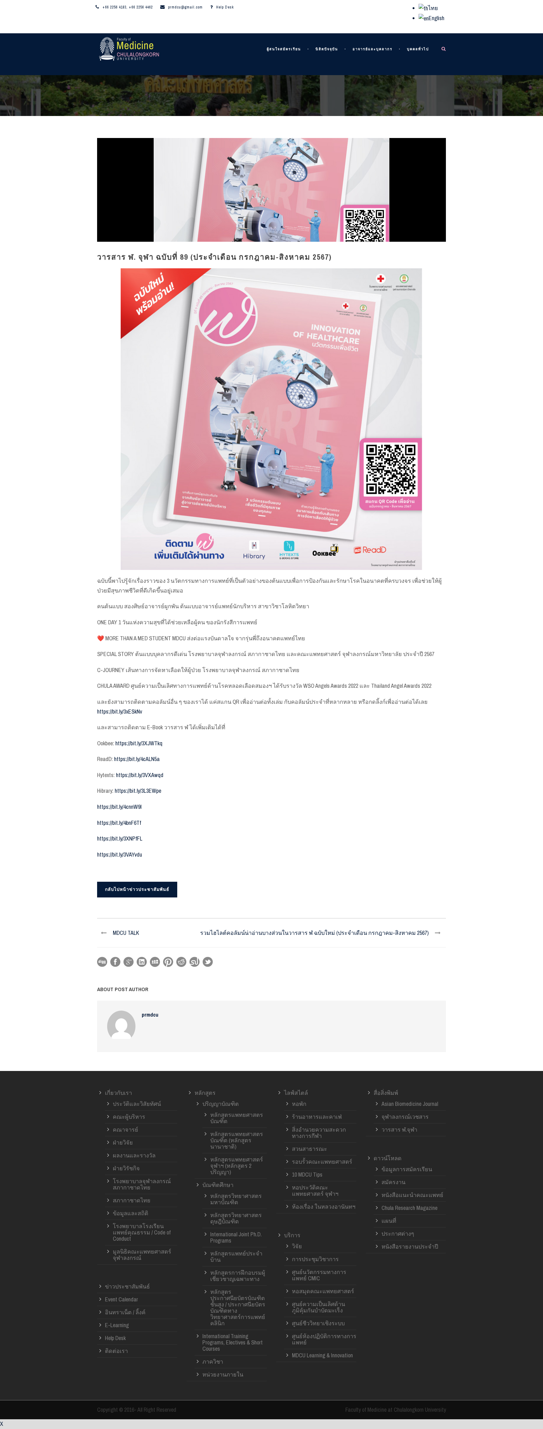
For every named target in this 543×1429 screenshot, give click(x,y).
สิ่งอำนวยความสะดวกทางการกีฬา (319, 1133)
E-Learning (117, 1325)
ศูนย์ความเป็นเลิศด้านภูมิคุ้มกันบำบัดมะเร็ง (318, 1307)
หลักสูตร (205, 1093)
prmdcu (150, 1014)
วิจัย (297, 1246)
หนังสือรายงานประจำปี (409, 1246)
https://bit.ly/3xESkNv (119, 711)
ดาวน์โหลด (388, 1158)
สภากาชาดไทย (132, 1200)
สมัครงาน (393, 1182)
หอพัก (299, 1104)
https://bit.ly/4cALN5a (137, 759)
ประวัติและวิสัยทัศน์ (137, 1104)
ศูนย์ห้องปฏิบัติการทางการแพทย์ (324, 1339)
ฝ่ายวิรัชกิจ (126, 1168)
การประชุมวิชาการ (315, 1259)
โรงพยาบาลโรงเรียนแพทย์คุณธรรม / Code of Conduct (142, 1232)
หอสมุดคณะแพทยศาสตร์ (323, 1291)
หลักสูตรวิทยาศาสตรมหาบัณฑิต (236, 1199)
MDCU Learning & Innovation (322, 1355)
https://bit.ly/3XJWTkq (138, 743)
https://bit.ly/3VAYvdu (119, 854)
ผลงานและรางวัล (134, 1155)
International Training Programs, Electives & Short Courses (232, 1342)
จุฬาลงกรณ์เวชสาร (405, 1117)
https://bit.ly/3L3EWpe (138, 791)
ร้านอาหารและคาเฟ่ (317, 1117)
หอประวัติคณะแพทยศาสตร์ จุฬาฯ (315, 1190)
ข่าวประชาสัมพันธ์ (127, 1286)
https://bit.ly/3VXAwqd (139, 775)
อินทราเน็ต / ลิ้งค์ (125, 1312)
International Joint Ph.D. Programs (236, 1237)
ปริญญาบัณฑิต (220, 1104)
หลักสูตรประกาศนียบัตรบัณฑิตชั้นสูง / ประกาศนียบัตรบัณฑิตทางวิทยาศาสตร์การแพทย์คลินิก (237, 1307)
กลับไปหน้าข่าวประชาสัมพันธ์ (137, 889)
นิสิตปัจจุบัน (326, 49)
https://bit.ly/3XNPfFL (119, 838)
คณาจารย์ (125, 1130)
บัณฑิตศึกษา (217, 1185)
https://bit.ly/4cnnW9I (119, 807)
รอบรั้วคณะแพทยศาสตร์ (322, 1162)
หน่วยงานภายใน (222, 1374)
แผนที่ (388, 1221)
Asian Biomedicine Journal (409, 1104)
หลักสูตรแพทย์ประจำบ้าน (236, 1257)
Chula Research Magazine (409, 1208)
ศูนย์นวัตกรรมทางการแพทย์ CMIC (319, 1275)
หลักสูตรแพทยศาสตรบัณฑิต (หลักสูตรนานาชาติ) (236, 1140)
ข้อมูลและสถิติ (130, 1213)
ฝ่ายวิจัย (123, 1142)
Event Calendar (121, 1299)
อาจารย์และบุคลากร (372, 49)
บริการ (292, 1235)
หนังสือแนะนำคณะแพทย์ (412, 1195)
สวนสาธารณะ (309, 1149)
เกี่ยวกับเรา (118, 1093)
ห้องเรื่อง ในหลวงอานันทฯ (323, 1207)
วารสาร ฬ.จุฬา (399, 1130)
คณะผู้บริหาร (129, 1117)
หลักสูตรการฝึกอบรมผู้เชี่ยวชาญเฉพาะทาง (237, 1276)
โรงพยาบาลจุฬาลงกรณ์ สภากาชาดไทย (142, 1184)
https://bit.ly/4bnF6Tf (119, 823)
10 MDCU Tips (307, 1174)
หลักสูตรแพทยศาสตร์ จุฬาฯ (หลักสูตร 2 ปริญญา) (236, 1166)
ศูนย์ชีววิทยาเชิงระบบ (318, 1323)
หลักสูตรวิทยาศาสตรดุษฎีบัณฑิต (236, 1218)
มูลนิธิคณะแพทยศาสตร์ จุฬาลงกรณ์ (142, 1255)
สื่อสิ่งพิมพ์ (386, 1093)
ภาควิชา (212, 1362)
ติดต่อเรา (116, 1351)
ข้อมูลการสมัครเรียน (406, 1169)
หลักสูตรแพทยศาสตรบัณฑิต (236, 1118)
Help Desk (225, 7)
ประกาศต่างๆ (397, 1234)
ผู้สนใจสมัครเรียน (284, 49)
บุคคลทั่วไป (418, 49)
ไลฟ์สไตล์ (296, 1093)
